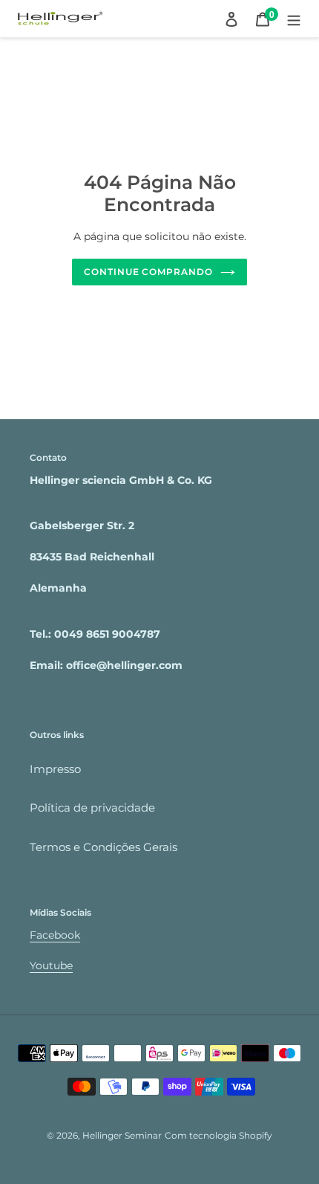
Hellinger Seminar (122, 1135)
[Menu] (293, 19)
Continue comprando (148, 271)
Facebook (55, 935)
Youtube (51, 965)
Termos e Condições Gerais (103, 847)
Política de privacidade (92, 807)
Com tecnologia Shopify (218, 1135)
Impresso (55, 769)
